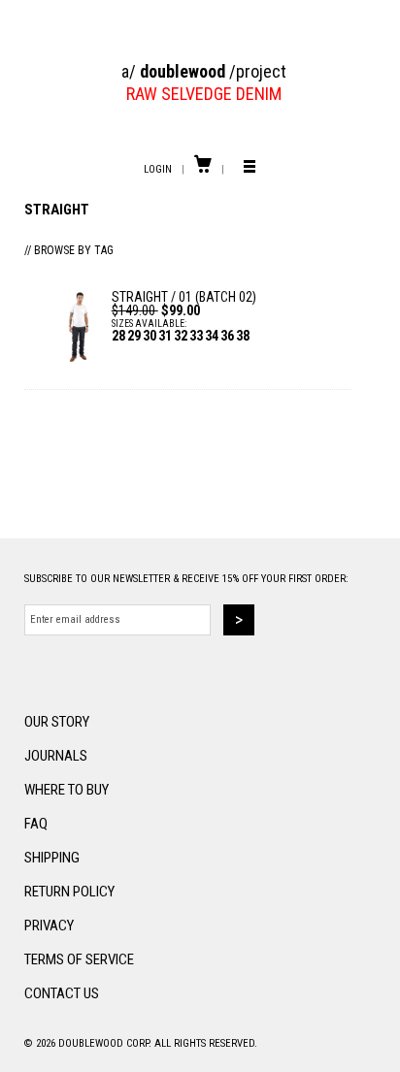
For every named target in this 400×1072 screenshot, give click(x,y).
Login (158, 169)
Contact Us (61, 993)
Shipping (52, 857)
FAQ (36, 823)
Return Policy (69, 891)
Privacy (49, 925)
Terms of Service (79, 959)
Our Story (56, 722)
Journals (55, 755)
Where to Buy (66, 789)
